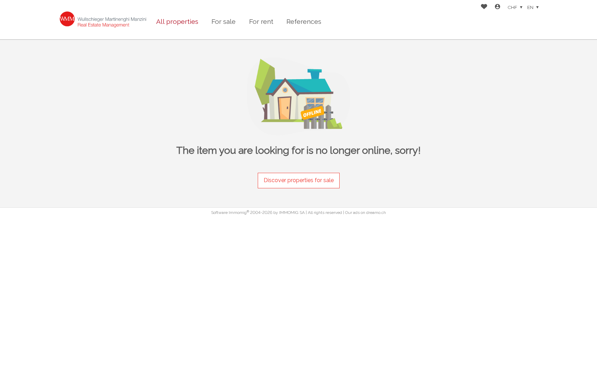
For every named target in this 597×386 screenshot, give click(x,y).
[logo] (103, 19)
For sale (223, 21)
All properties (177, 21)
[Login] (497, 7)
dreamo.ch (376, 212)
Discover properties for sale (299, 180)
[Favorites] (484, 7)
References (303, 21)
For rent (261, 21)
